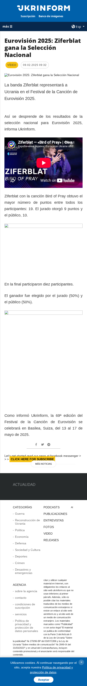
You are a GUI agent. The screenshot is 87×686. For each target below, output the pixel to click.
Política (20, 530)
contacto (20, 597)
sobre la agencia (26, 591)
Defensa (20, 543)
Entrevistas (54, 520)
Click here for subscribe (32, 459)
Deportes (21, 556)
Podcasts (52, 507)
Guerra (19, 513)
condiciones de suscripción (25, 606)
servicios (21, 614)
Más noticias (43, 464)
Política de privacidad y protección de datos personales (26, 626)
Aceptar (43, 679)
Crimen (20, 563)
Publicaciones (55, 514)
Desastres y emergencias (23, 571)
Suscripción (28, 16)
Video (48, 533)
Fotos (49, 527)
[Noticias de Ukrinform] (43, 7)
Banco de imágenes (51, 16)
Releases (51, 540)
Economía (22, 536)
